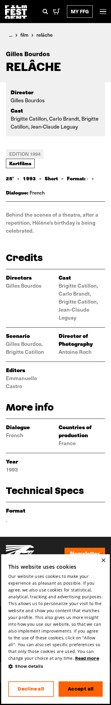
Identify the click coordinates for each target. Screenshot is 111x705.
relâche (44, 34)
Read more (87, 658)
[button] (55, 666)
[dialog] (55, 629)
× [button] (103, 560)
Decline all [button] (31, 689)
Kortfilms (20, 163)
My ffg (80, 11)
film (24, 34)
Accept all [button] (81, 689)
